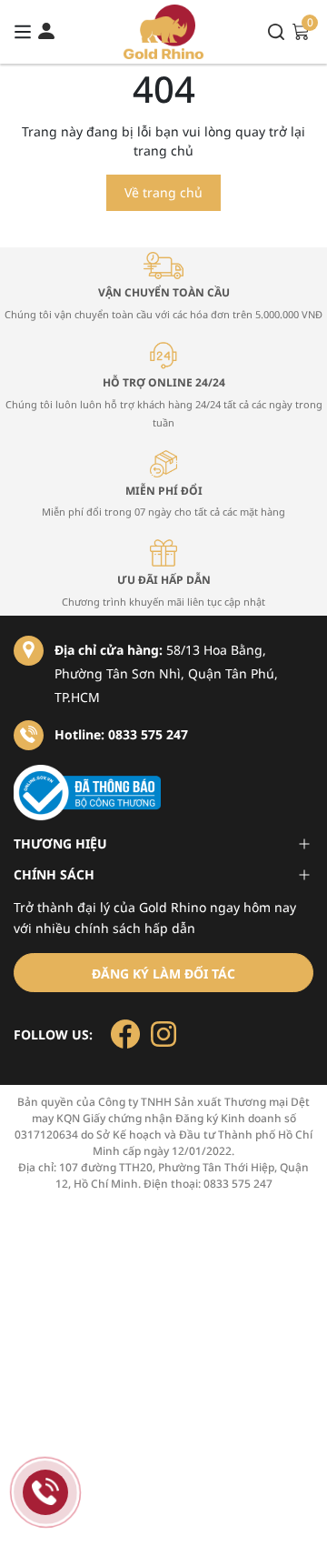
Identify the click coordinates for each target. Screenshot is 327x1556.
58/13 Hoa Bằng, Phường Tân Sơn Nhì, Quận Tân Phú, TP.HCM (166, 673)
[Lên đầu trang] (295, 1524)
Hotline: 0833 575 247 (121, 734)
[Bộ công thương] (163, 793)
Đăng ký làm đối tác (163, 973)
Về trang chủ (163, 192)
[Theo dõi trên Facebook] (127, 1032)
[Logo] (164, 32)
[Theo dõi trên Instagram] (163, 1032)
